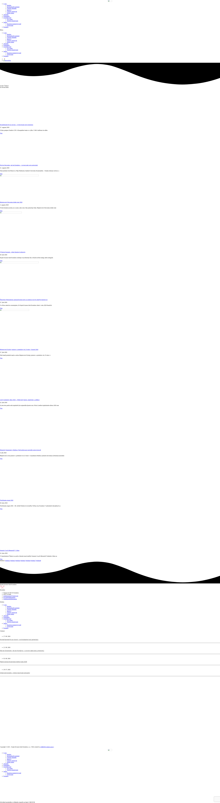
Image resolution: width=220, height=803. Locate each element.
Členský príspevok (12, 11)
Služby (5, 22)
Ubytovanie (10, 25)
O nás (5, 4)
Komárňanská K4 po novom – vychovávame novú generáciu (16, 124)
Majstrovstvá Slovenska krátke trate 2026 (11, 202)
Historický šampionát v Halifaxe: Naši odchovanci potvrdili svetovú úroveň (20, 450)
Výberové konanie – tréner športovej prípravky (12, 252)
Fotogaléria (6, 16)
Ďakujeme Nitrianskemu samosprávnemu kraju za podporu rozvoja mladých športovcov (24, 299)
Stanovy (9, 10)
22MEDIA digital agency (47, 747)
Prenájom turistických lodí (14, 24)
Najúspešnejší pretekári (13, 7)
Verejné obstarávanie (12, 21)
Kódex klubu (10, 13)
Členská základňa (11, 8)
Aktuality (6, 14)
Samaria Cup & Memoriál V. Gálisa (9, 550)
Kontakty (6, 27)
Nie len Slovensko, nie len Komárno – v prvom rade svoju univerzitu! (19, 165)
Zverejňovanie (7, 17)
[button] (110, 30)
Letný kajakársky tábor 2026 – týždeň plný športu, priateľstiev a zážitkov (20, 400)
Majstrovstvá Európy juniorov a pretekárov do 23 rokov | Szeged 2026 (19, 349)
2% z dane (10, 19)
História (9, 5)
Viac (1, 133)
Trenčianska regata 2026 (6, 500)
